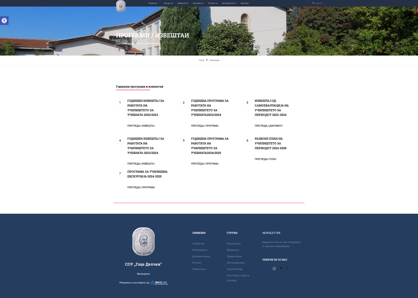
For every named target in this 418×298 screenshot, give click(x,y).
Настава (197, 3)
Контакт (245, 3)
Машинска (233, 249)
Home (201, 60)
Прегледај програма (204, 125)
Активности (228, 3)
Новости (181, 3)
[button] (4, 20)
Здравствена (234, 256)
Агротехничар (234, 269)
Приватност (199, 269)
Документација (201, 256)
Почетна (153, 3)
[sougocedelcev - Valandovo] (121, 6)
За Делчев (198, 243)
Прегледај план (265, 159)
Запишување (199, 249)
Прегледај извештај (141, 125)
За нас (167, 3)
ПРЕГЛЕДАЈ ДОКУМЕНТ (269, 125)
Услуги (211, 3)
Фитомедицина (236, 262)
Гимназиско (234, 243)
